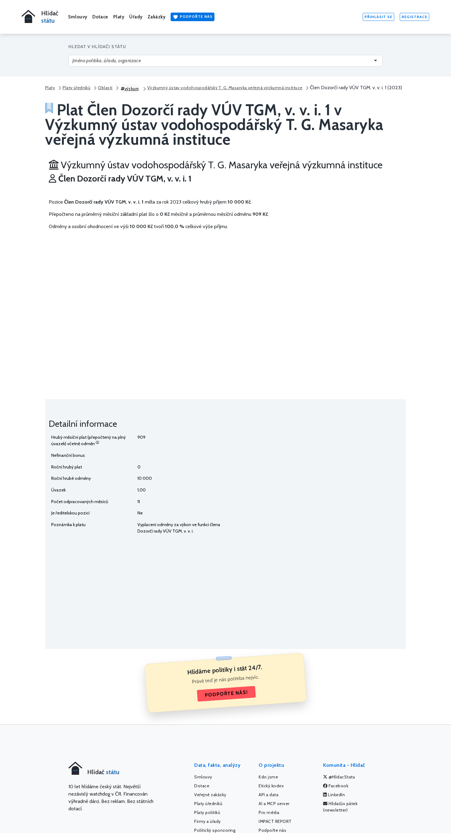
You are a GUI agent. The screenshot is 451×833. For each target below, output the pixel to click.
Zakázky (157, 17)
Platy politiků (207, 812)
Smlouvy (77, 17)
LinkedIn (336, 794)
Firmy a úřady (207, 821)
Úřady (136, 17)
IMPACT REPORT (275, 821)
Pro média (269, 812)
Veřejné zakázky (210, 794)
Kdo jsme (268, 777)
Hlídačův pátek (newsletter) (340, 807)
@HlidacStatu (341, 777)
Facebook (338, 786)
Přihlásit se (378, 16)
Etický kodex (271, 786)
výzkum (132, 88)
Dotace (100, 17)
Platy (119, 17)
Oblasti (105, 87)
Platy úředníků (76, 87)
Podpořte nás (196, 16)
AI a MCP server (274, 803)
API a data (268, 794)
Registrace (414, 16)
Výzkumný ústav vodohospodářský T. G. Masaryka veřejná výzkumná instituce (225, 87)
